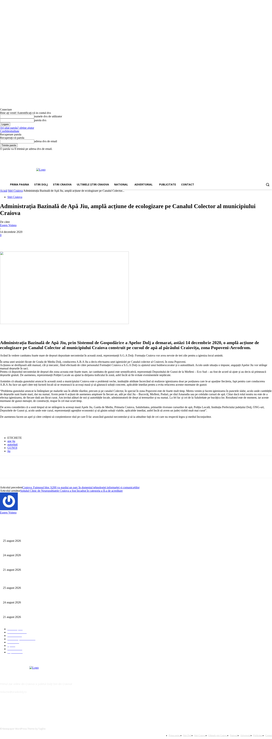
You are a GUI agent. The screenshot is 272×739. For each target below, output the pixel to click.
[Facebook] (249, 153)
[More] (59, 241)
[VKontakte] (42, 708)
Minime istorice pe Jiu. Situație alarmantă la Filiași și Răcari (34, 563)
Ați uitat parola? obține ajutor (17, 127)
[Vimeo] (265, 153)
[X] (260, 153)
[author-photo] (9, 509)
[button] (267, 184)
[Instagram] (254, 153)
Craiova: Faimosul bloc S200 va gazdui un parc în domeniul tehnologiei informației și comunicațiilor (81, 487)
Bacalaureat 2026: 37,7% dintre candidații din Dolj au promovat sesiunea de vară (45, 549)
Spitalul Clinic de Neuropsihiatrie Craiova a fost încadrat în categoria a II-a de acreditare (71, 490)
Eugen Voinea (8, 225)
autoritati (12, 444)
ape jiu (11, 441)
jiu (8, 451)
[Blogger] (4, 708)
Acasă (3, 190)
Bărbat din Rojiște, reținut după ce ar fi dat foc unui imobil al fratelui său (41, 534)
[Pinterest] (33, 240)
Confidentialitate (9, 131)
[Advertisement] (149, 169)
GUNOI (12, 447)
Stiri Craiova (15, 190)
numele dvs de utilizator (48, 116)
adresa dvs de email (45, 141)
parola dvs (40, 120)
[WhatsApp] (46, 240)
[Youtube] (270, 153)
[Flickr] (22, 708)
